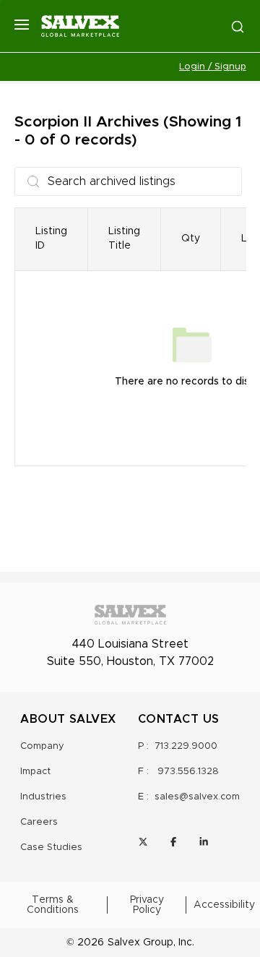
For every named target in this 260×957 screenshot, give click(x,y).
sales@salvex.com (197, 797)
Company (42, 746)
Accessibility (224, 905)
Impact (35, 771)
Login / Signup (212, 67)
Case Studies (51, 847)
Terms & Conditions (53, 905)
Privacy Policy (147, 905)
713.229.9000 (186, 746)
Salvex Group (140, 942)
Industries (43, 797)
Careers (39, 822)
